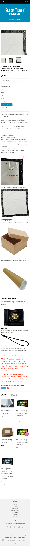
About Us (15, 506)
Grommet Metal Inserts (6, 86)
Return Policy (15, 512)
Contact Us (15, 508)
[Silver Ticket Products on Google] (15, 527)
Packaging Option (5, 80)
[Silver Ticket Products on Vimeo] (22, 527)
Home (2, 23)
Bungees (3, 92)
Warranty (15, 518)
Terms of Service (15, 516)
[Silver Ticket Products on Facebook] (11, 527)
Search (15, 504)
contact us (20, 355)
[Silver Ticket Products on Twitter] (8, 527)
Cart (28, 1)
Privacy (15, 514)
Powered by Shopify (21, 537)
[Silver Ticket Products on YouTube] (19, 527)
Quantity (3, 98)
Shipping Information (15, 510)
